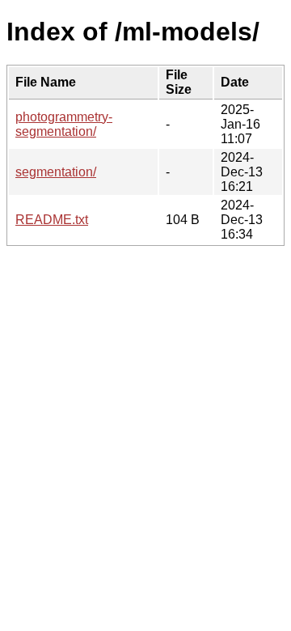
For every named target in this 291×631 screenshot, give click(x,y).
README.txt (51, 220)
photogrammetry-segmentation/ (63, 124)
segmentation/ (55, 172)
